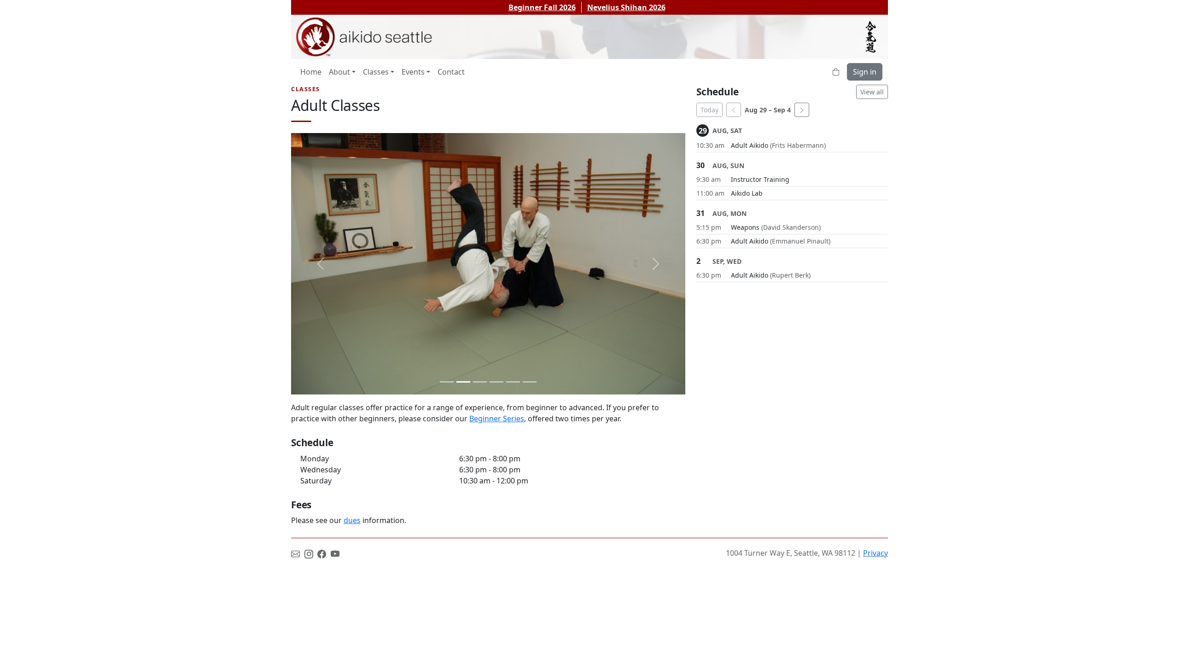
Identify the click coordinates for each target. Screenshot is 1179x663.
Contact (451, 72)
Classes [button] (376, 72)
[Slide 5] (513, 382)
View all (872, 91)
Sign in (864, 72)
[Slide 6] (530, 382)
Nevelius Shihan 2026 (626, 7)
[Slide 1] (447, 382)
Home (310, 72)
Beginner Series (496, 418)
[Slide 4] (496, 382)
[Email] (297, 553)
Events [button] (413, 72)
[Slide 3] (480, 382)
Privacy (875, 553)
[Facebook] (324, 553)
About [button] (339, 72)
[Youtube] (337, 553)
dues (352, 520)
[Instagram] (311, 553)
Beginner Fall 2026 (542, 7)
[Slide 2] (463, 382)
